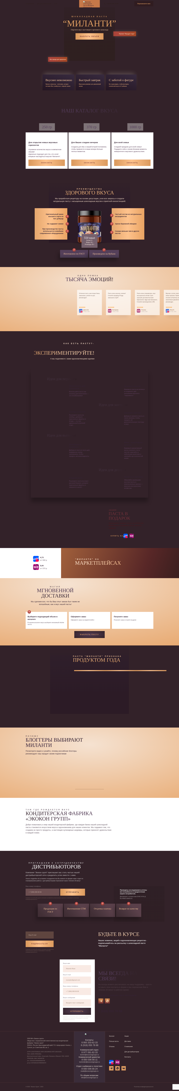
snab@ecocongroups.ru (89, 1071)
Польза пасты (114, 1041)
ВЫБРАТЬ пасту (89, 634)
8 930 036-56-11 (90, 1059)
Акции (126, 1036)
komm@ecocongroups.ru (89, 1055)
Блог (56, 3)
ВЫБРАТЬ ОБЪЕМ (89, 36)
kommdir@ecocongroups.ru (89, 1062)
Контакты (127, 1057)
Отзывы (112, 1046)
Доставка (127, 1041)
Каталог (111, 1036)
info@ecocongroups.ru (89, 1078)
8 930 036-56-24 (89, 1068)
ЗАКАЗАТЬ (46, 163)
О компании (30, 3)
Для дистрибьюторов (44, 3)
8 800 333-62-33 (89, 1042)
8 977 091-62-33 (89, 1052)
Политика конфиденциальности (143, 1086)
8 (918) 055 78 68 (110, 1011)
